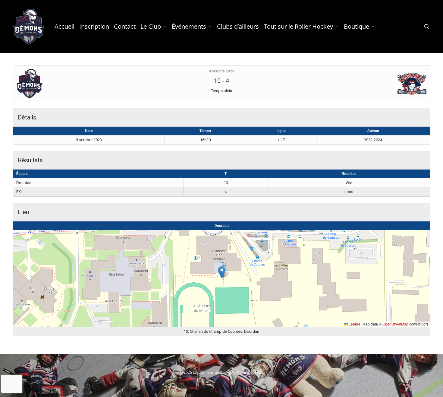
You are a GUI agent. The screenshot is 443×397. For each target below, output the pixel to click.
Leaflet (354, 323)
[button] (221, 272)
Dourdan (222, 226)
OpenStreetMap (395, 323)
